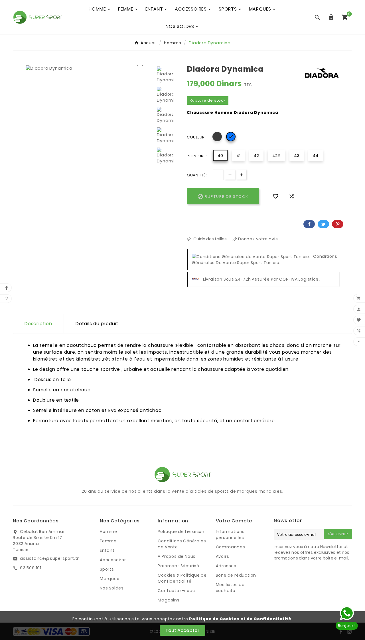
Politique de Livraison (181, 531)
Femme (108, 541)
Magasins (168, 600)
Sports (107, 569)
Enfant (107, 550)
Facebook (309, 224)
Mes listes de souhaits (230, 587)
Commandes (230, 547)
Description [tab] (38, 323)
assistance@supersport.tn (50, 558)
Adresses (226, 566)
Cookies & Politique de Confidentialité (182, 578)
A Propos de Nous (177, 556)
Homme (108, 531)
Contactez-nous (176, 590)
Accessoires (113, 560)
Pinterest (337, 224)
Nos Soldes (112, 588)
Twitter (323, 224)
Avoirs (222, 556)
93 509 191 (30, 568)
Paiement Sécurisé (178, 566)
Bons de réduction (236, 575)
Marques (109, 578)
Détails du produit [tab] (97, 323)
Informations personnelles (230, 534)
